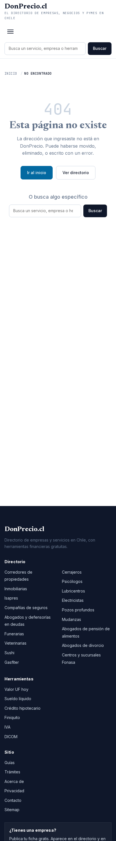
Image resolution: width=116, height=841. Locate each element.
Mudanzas (71, 619)
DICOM (11, 736)
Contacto (13, 800)
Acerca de (14, 781)
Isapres (11, 598)
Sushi (9, 652)
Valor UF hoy (16, 689)
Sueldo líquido (18, 698)
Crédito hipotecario (23, 708)
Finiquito (12, 717)
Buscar (99, 48)
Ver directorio (76, 172)
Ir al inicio (36, 172)
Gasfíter (12, 662)
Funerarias (14, 633)
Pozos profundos (78, 609)
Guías (10, 762)
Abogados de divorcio (83, 645)
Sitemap (12, 809)
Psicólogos (72, 581)
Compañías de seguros (26, 607)
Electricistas (73, 600)
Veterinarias (15, 643)
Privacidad (14, 790)
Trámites (12, 771)
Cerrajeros (72, 572)
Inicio (11, 73)
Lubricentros (73, 591)
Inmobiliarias (16, 588)
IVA (7, 727)
